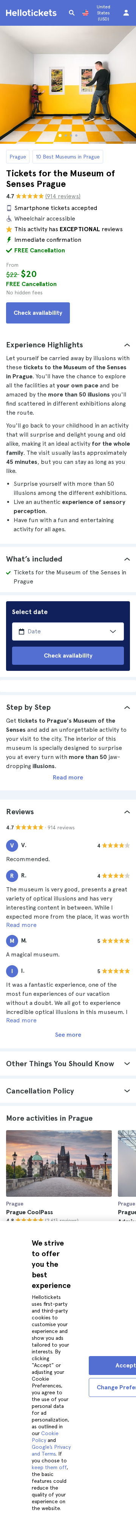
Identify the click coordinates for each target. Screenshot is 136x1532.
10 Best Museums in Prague (68, 157)
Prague (17, 157)
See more (68, 1034)
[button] (68, 345)
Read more (68, 777)
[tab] (68, 345)
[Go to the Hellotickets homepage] (32, 13)
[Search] (72, 13)
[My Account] (126, 13)
